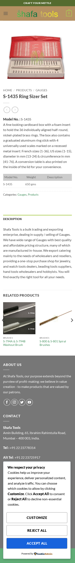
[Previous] (3, 328)
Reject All (37, 530)
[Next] (71, 328)
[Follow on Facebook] (7, 402)
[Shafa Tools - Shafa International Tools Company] (37, 13)
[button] (5, 13)
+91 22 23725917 (27, 457)
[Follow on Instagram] (14, 402)
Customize (37, 518)
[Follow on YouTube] (29, 402)
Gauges (41, 90)
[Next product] (7, 110)
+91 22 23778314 (22, 448)
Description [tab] (12, 219)
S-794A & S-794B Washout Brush (14, 343)
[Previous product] (15, 110)
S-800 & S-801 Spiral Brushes (53, 343)
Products (24, 90)
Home (7, 90)
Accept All (37, 543)
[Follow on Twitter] (22, 402)
